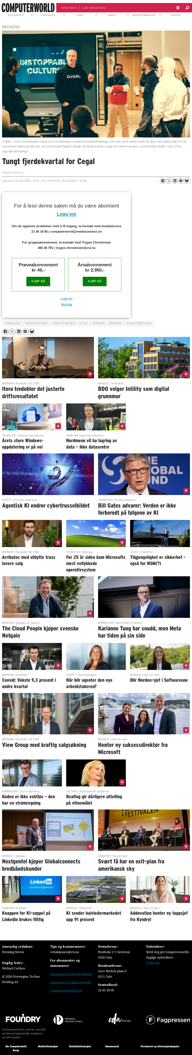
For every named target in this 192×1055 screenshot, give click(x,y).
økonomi (116, 323)
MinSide (66, 304)
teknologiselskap (139, 323)
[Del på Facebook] (163, 181)
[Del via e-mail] (181, 181)
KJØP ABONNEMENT (94, 7)
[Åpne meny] (178, 7)
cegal (84, 323)
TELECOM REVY (16, 15)
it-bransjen (12, 323)
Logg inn (66, 214)
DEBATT (112, 15)
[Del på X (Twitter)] (169, 181)
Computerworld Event (66, 990)
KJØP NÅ (38, 281)
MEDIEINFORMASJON (144, 15)
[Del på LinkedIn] (175, 181)
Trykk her (153, 963)
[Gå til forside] (28, 7)
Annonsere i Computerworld (70, 982)
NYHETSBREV (69, 7)
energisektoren (36, 323)
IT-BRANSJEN (48, 15)
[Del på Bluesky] (187, 181)
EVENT (80, 15)
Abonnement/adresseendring (71, 974)
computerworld (63, 323)
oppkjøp (99, 323)
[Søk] (187, 7)
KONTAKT (176, 15)
